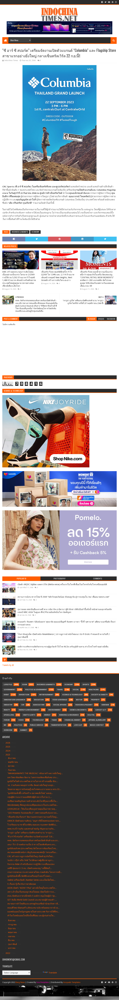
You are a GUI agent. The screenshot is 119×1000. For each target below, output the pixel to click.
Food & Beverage (60, 700)
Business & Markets (20, 232)
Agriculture (38, 705)
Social (76, 690)
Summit (23, 730)
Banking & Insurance (69, 715)
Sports (86, 685)
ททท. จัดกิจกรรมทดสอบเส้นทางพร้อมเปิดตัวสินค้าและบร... (33, 840)
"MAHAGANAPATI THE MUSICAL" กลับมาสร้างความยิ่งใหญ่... (35, 773)
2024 (8, 751)
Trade (54, 720)
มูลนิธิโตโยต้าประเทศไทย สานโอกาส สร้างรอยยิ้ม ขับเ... (32, 781)
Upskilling (9, 715)
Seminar (105, 705)
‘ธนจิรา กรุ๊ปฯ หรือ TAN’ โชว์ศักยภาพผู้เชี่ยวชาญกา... (30, 860)
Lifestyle (8, 685)
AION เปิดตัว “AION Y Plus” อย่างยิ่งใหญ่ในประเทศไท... (31, 888)
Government (9, 690)
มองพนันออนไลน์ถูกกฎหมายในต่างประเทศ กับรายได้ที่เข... (33, 911)
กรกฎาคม (12, 924)
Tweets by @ (8, 665)
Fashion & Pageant (84, 705)
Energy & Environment (29, 710)
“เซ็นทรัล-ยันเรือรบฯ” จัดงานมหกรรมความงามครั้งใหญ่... (32, 817)
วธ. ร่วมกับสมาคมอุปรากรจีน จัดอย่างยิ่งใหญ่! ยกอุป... (31, 785)
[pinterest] (112, 2)
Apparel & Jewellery (97, 720)
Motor (79, 700)
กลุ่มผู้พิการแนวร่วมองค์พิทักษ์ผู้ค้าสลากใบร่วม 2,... (29, 797)
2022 (8, 953)
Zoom (24, 685)
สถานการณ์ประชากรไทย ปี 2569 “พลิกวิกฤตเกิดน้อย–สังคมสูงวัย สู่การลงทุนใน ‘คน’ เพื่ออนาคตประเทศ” (63, 597)
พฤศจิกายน (13, 762)
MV (5, 725)
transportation (58, 725)
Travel (60, 690)
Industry (8, 705)
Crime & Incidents (78, 710)
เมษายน (12, 936)
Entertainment (46, 695)
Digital (91, 715)
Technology (38, 720)
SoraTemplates (42, 982)
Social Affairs (59, 705)
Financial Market (73, 720)
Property (95, 700)
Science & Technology (72, 695)
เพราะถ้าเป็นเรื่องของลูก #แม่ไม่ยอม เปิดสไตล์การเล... (31, 892)
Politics (18, 725)
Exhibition (24, 695)
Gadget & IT (100, 710)
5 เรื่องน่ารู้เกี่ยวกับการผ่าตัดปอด (21, 884)
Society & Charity (99, 695)
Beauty (7, 710)
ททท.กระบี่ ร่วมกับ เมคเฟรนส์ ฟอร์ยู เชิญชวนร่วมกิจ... (31, 829)
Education (39, 700)
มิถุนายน (12, 928)
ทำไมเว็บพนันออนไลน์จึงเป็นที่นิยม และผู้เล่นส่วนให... (31, 915)
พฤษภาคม (12, 932)
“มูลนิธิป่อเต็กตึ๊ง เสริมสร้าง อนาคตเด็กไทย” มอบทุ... (30, 793)
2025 (8, 747)
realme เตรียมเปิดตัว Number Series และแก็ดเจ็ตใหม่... (31, 880)
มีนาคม (11, 940)
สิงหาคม (12, 920)
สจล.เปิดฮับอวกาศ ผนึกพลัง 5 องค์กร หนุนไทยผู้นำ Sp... (31, 896)
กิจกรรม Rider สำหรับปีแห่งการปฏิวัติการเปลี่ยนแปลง (30, 864)
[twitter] (105, 2)
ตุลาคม (11, 766)
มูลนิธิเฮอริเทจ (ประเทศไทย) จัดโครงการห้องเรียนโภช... (32, 848)
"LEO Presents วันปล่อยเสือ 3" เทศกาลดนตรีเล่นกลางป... (32, 813)
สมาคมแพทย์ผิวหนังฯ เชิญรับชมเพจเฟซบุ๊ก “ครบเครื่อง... (32, 852)
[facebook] (102, 2)
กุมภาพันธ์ (13, 944)
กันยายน (12, 770)
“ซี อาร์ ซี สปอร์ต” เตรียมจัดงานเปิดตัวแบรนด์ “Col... (30, 836)
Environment (54, 710)
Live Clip (78, 725)
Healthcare (94, 690)
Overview (8, 730)
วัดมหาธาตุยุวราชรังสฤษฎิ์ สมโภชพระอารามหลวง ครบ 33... (34, 789)
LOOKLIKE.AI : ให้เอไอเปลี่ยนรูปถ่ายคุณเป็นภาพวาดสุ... (32, 809)
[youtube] (109, 2)
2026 (8, 743)
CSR (22, 705)
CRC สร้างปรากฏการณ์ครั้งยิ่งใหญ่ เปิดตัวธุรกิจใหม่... (30, 856)
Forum (7, 720)
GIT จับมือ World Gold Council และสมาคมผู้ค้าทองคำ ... (32, 900)
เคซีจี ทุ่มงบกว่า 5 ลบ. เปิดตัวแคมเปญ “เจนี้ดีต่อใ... (29, 868)
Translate (53, 973)
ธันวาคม (12, 758)
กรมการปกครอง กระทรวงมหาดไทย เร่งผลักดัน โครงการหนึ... (34, 872)
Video (21, 720)
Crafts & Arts (29, 715)
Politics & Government (36, 690)
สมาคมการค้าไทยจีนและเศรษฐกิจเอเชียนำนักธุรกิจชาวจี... (33, 904)
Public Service (36, 725)
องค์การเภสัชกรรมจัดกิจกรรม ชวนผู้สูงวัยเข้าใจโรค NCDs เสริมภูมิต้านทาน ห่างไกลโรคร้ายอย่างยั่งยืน (63, 646)
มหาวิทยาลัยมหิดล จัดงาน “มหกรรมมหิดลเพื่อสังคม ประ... (32, 777)
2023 (8, 755)
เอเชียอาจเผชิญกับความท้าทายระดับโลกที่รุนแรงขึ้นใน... (32, 801)
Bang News (20, 982)
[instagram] (116, 2)
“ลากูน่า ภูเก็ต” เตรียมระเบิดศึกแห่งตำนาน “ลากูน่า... (30, 832)
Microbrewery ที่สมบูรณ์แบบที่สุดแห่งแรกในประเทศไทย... (32, 805)
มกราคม (12, 948)
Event (6, 695)
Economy (35, 232)
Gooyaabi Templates (71, 982)
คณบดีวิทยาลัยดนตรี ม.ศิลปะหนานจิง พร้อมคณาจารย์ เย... (33, 908)
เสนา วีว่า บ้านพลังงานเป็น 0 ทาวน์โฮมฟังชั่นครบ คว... (31, 844)
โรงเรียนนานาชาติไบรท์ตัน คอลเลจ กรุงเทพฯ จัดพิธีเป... (32, 825)
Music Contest (97, 725)
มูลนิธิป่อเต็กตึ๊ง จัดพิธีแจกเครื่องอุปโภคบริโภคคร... (29, 876)
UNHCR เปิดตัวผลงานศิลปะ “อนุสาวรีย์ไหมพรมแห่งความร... (34, 821)
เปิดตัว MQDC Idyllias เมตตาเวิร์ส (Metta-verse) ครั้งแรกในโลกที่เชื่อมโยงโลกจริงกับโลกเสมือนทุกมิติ (62, 584)
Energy (47, 715)
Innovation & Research (14, 700)
